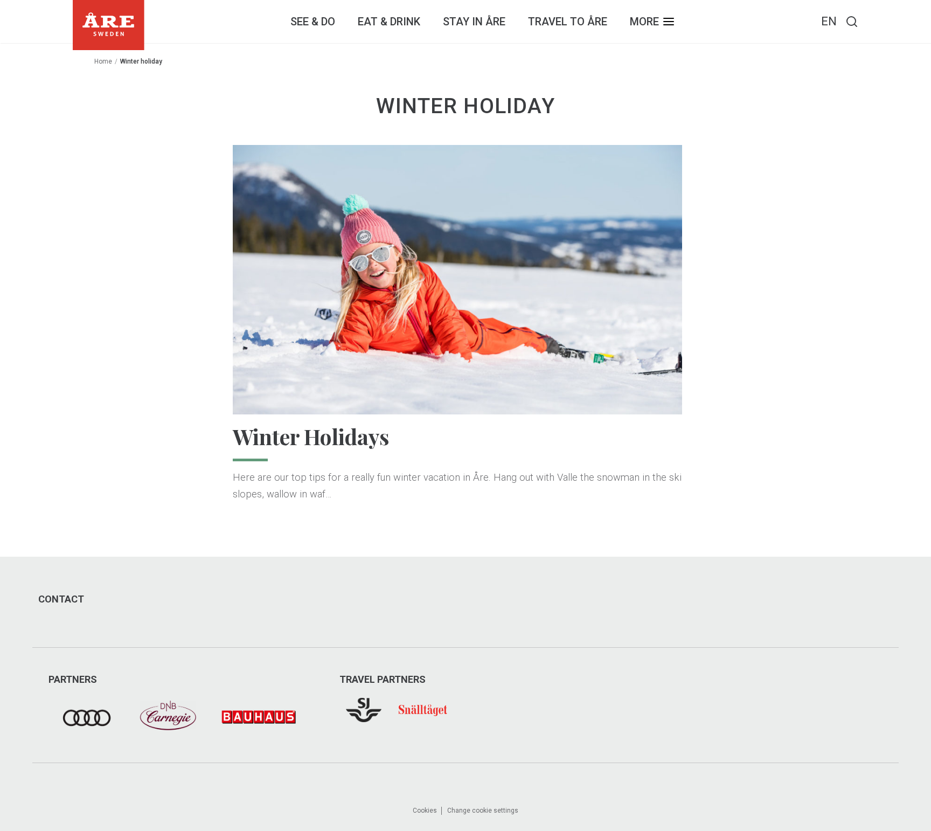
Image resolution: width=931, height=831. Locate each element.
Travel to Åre (567, 21)
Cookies (425, 810)
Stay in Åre (474, 21)
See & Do (312, 21)
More (644, 21)
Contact (61, 599)
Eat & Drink (389, 21)
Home (103, 61)
